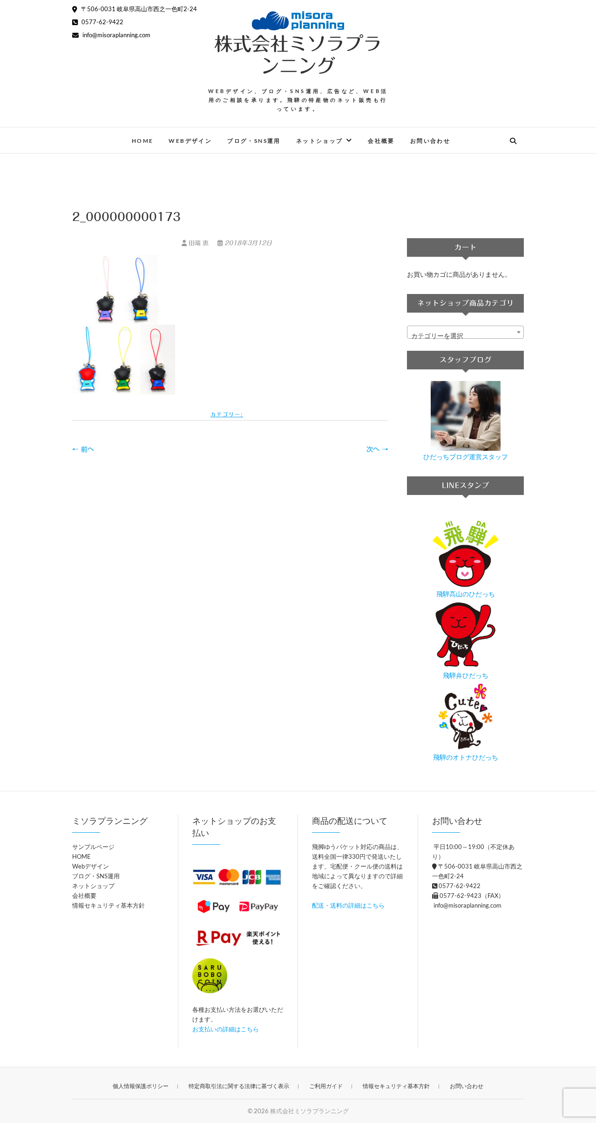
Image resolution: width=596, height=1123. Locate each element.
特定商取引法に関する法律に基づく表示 (239, 1086)
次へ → (377, 449)
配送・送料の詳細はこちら (348, 905)
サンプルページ (93, 846)
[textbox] (465, 336)
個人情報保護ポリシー (141, 1086)
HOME (143, 140)
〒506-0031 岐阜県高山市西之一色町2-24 (138, 9)
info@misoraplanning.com (115, 35)
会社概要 (381, 140)
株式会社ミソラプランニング (298, 54)
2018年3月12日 (247, 243)
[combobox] (465, 332)
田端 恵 (198, 243)
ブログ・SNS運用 (254, 140)
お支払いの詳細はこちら (225, 1029)
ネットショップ (319, 140)
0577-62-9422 (101, 22)
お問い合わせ (430, 140)
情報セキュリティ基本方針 (108, 905)
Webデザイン (190, 140)
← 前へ (83, 449)
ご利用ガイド (326, 1086)
